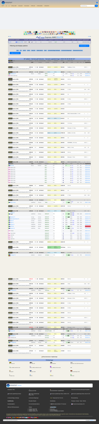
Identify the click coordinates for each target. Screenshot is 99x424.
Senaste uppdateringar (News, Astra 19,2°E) (81, 393)
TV (20, 50)
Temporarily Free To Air (77, 50)
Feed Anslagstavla (53, 410)
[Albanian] (37, 417)
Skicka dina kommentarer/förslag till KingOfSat (80, 389)
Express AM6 (20, 42)
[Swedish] (13, 417)
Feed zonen (52, 408)
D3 (37, 137)
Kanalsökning (75, 397)
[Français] (8, 417)
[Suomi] (26, 417)
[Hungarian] (36, 417)
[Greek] (25, 417)
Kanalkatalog (52, 400)
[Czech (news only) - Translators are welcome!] (22, 417)
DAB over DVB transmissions (13, 407)
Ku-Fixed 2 (41, 67)
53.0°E (59, 37)
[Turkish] (30, 417)
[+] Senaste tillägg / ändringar (54, 50)
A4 (37, 210)
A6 (37, 252)
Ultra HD (33, 50)
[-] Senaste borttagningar (66, 50)
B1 (37, 72)
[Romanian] (34, 417)
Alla (17, 50)
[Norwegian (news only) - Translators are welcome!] (14, 417)
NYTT (3, 5)
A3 (37, 241)
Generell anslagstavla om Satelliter (57, 411)
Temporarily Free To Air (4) (57, 397)
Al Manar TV (13, 255)
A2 (37, 195)
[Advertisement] (49, 18)
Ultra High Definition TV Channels (59, 404)
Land (32, 62)
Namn (12, 62)
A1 (37, 206)
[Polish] (20, 417)
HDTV (24, 50)
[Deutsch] (11, 417)
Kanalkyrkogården (11, 404)
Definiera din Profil (32, 390)
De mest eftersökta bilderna (34, 404)
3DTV (28, 50)
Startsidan (19, 385)
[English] (7, 417)
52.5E (89, 36)
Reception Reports (32, 400)
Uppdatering (88, 62)
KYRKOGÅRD (39, 5)
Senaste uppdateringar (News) (15, 393)
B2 (37, 67)
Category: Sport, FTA (33, 408)
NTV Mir (12, 165)
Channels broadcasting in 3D (79, 404)
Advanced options (84, 45)
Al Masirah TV (13, 290)
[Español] (17, 417)
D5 (37, 161)
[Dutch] (10, 417)
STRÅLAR (33, 5)
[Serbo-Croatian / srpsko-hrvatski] (33, 417)
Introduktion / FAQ (11, 389)
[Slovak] (23, 417)
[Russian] (31, 417)
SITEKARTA (46, 5)
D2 (37, 123)
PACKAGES (26, 5)
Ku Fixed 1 (41, 72)
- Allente (84, 400)
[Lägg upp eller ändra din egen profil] (97, 3)
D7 (37, 190)
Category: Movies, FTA (33, 411)
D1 (37, 113)
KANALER (20, 5)
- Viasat (80, 400)
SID (63, 62)
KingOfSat (92, 420)
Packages (73, 400)
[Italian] (19, 417)
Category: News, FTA (33, 410)
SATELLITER (13, 5)
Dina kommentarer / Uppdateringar (50, 356)
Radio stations (40, 50)
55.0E (10, 36)
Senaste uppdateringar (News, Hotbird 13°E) (60, 393)
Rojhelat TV (13, 217)
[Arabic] (28, 417)
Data (45, 50)
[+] (6, 5)
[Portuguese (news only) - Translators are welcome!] (16, 417)
